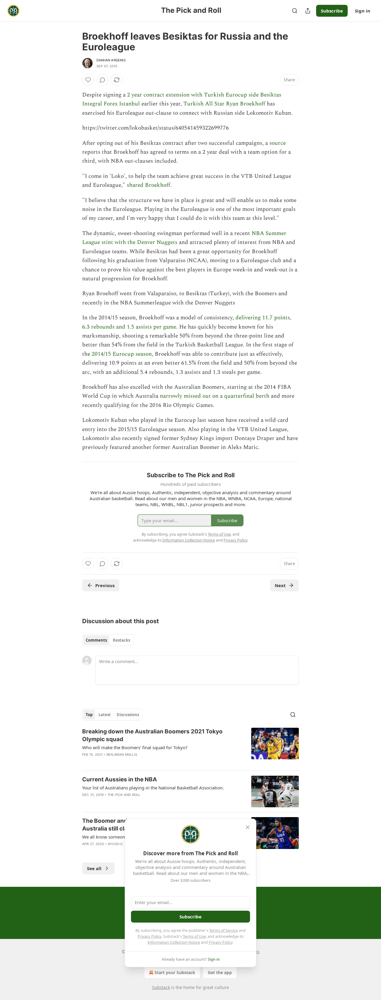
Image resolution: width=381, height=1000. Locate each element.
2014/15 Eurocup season (122, 354)
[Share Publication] (308, 11)
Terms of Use (194, 936)
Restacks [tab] (121, 640)
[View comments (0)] (102, 80)
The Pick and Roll (123, 795)
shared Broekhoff (148, 185)
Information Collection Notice (174, 942)
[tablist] (108, 640)
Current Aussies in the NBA (119, 779)
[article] (190, 746)
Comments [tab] (96, 640)
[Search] (295, 11)
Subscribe (332, 11)
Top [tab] (89, 714)
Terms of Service (223, 930)
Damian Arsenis (111, 60)
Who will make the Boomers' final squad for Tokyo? (135, 747)
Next (280, 585)
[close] (247, 827)
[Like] (88, 80)
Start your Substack (174, 972)
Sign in (362, 11)
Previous (105, 585)
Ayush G (115, 844)
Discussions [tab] (128, 714)
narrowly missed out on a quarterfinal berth (214, 396)
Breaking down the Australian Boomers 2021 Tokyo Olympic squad (152, 735)
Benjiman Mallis (122, 754)
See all (94, 868)
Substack (161, 987)
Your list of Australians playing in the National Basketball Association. (153, 788)
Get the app (220, 972)
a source (275, 143)
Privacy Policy (149, 936)
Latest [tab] (105, 714)
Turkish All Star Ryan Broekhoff (224, 103)
